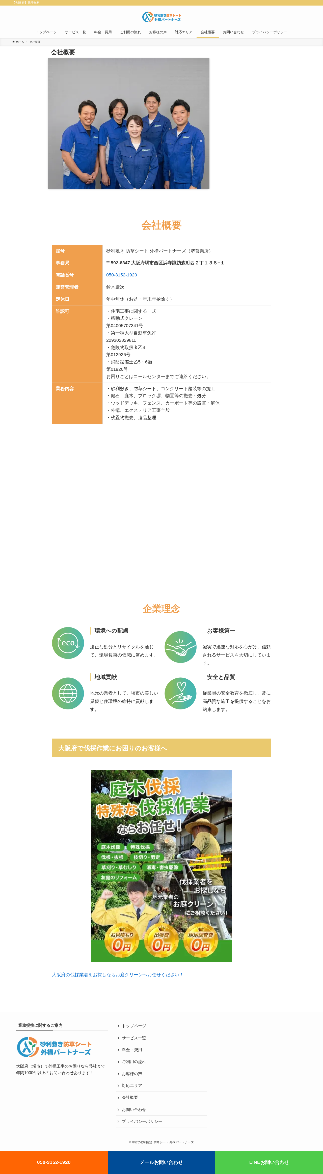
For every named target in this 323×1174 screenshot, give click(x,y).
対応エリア (132, 1085)
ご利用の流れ (134, 1062)
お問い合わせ (134, 1109)
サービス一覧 (134, 1038)
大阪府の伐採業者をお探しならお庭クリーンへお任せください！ (118, 974)
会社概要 (130, 1097)
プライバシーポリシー (142, 1121)
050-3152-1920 (121, 274)
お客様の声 (132, 1074)
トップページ (134, 1026)
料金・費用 (132, 1050)
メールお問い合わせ (161, 1162)
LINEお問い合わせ (269, 1162)
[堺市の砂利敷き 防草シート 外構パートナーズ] (161, 17)
